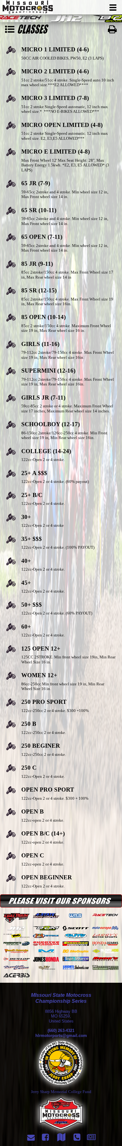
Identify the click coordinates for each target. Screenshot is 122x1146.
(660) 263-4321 (61, 1030)
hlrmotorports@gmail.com (61, 1035)
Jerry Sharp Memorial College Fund (61, 1091)
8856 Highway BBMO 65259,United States (61, 1016)
